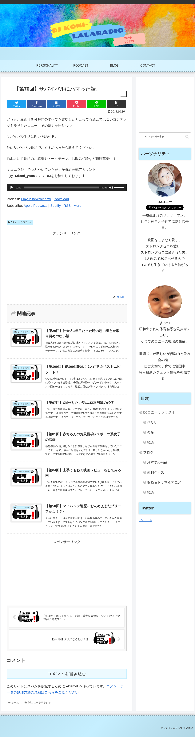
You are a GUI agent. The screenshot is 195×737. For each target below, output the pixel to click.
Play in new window (36, 199)
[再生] (12, 187)
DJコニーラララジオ (21, 222)
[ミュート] (111, 187)
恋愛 (150, 432)
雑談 (150, 442)
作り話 (152, 422)
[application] (67, 187)
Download (61, 199)
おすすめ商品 (157, 462)
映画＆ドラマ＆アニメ (164, 482)
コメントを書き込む (66, 673)
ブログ (148, 452)
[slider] (119, 187)
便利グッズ (155, 472)
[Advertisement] (67, 263)
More (77, 206)
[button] (187, 136)
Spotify (55, 206)
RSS (67, 206)
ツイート (145, 520)
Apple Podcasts (35, 206)
